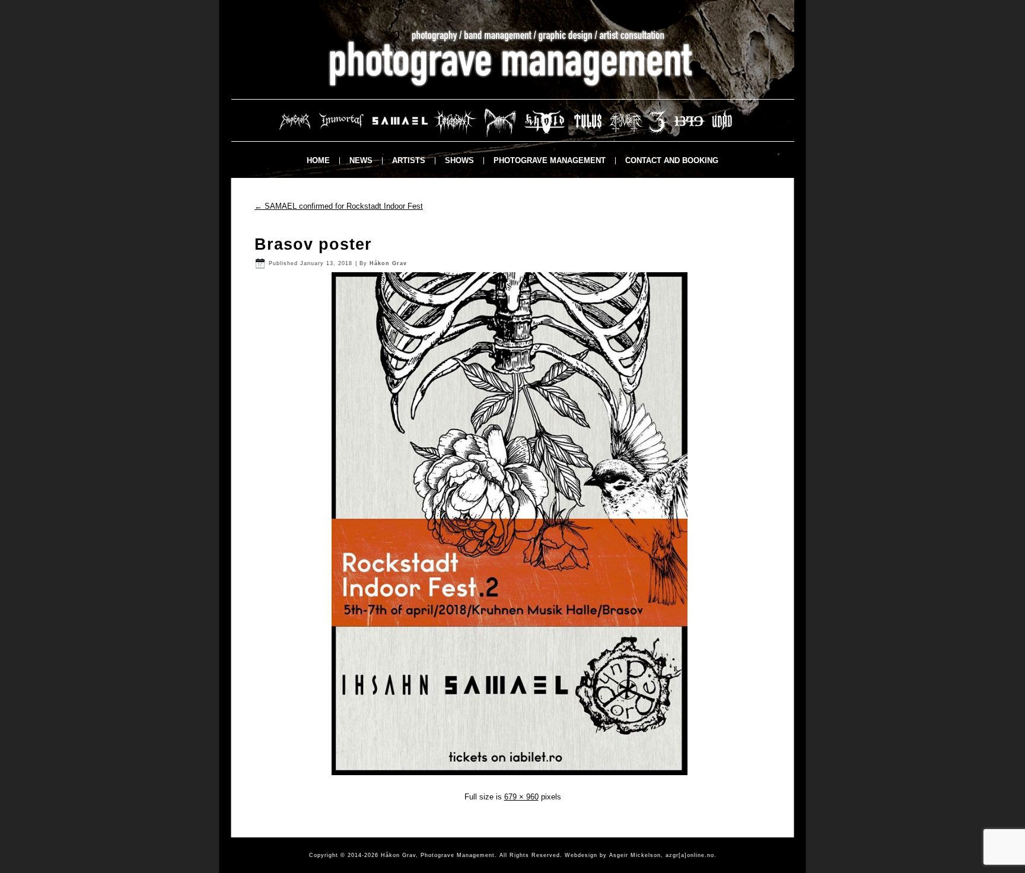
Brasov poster (313, 244)
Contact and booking (671, 160)
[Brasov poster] (512, 777)
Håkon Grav (388, 263)
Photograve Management (550, 160)
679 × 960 (521, 796)
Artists (408, 160)
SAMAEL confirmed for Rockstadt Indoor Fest (338, 206)
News (361, 160)
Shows (459, 160)
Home (318, 160)
